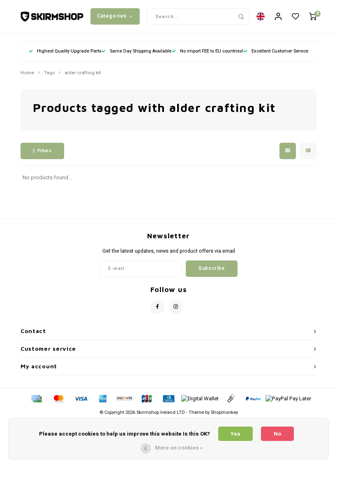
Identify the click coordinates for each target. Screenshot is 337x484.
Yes (235, 434)
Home (27, 73)
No (277, 434)
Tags (49, 73)
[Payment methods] (36, 398)
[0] (312, 17)
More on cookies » (179, 448)
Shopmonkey (224, 412)
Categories (112, 16)
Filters (44, 150)
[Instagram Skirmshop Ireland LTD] (175, 307)
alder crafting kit (83, 73)
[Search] (241, 16)
